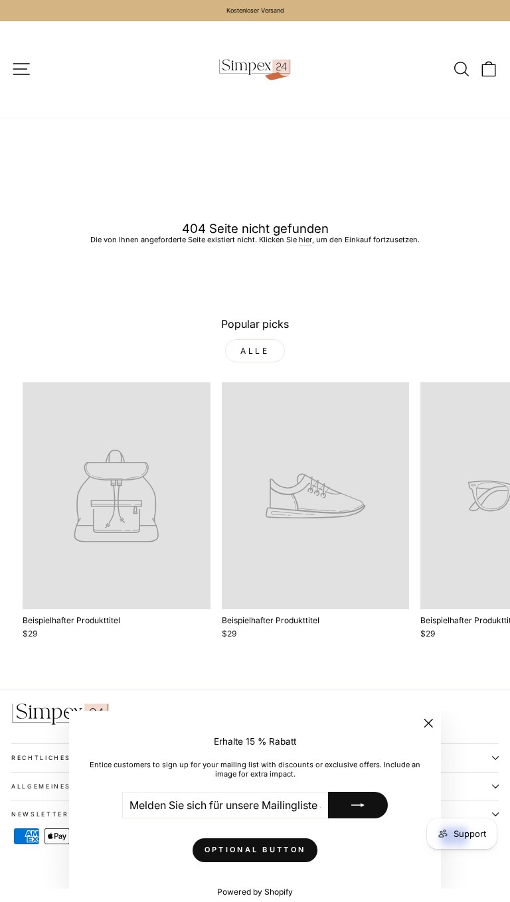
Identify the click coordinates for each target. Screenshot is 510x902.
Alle (254, 351)
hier (305, 239)
